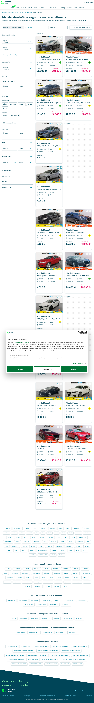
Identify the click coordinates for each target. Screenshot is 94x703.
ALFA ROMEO (17, 528)
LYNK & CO (26, 541)
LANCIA (73, 537)
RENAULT (78, 546)
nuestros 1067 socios (22, 342)
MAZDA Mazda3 (29, 604)
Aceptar (73, 369)
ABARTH (8, 528)
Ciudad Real (36, 573)
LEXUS (17, 541)
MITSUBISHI (15, 546)
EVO (57, 533)
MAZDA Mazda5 (42, 604)
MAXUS (62, 541)
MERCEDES (80, 541)
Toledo (87, 582)
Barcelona (66, 569)
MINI (7, 546)
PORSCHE (68, 546)
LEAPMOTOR (8, 541)
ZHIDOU (61, 555)
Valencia (27, 586)
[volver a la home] (8, 690)
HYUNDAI (87, 533)
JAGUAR (51, 537)
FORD (70, 533)
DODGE (30, 533)
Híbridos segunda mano (19, 664)
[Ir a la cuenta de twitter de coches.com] (75, 690)
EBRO (49, 533)
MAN (45, 541)
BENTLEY (43, 528)
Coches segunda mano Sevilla (15, 655)
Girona (66, 573)
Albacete (17, 569)
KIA (65, 537)
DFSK (22, 533)
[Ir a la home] (6, 2)
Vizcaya (47, 586)
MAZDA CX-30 (23, 600)
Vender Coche (77, 664)
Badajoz (46, 569)
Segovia (58, 582)
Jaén (36, 577)
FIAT (63, 533)
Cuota (13, 81)
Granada (75, 573)
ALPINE (27, 528)
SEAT (16, 550)
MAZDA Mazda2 (82, 600)
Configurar (45, 369)
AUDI (35, 528)
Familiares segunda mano (16, 659)
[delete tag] (9, 27)
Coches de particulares (42, 646)
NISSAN (25, 546)
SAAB (9, 550)
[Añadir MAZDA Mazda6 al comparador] (61, 38)
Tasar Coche (65, 664)
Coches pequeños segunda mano (23, 651)
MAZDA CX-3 (11, 600)
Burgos (76, 569)
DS (43, 533)
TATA (77, 550)
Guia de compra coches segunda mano (74, 659)
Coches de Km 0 (25, 646)
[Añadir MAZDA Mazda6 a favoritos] (58, 38)
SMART (32, 550)
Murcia (85, 577)
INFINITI (18, 537)
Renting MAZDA (73, 632)
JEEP (59, 537)
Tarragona (77, 582)
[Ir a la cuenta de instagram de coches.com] (82, 690)
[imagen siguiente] (61, 44)
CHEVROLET (76, 528)
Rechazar (20, 369)
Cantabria (15, 573)
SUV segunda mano (51, 664)
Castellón (25, 573)
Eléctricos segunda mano (80, 655)
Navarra (7, 582)
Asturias (36, 569)
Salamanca (48, 582)
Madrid (67, 577)
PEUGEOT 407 (45, 618)
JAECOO (42, 537)
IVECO (33, 537)
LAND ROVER (82, 537)
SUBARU (54, 550)
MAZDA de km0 (21, 632)
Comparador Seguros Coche (59, 655)
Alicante (26, 569)
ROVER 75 (56, 618)
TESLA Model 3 (68, 618)
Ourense (16, 582)
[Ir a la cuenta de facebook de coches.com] (90, 690)
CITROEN (86, 528)
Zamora (56, 586)
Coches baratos (12, 646)
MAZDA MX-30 (54, 604)
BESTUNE (52, 528)
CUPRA (6, 533)
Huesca (28, 577)
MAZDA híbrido (48, 632)
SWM (70, 550)
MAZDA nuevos (60, 632)
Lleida (51, 577)
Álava (8, 569)
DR (37, 533)
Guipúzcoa (10, 577)
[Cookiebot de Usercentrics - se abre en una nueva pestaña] (79, 332)
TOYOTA (33, 555)
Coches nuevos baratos (80, 646)
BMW (60, 528)
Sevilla (67, 582)
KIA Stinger (34, 618)
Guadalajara (86, 573)
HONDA (78, 533)
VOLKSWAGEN (43, 555)
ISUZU (25, 537)
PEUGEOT (49, 546)
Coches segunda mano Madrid (71, 651)
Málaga (76, 577)
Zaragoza (66, 586)
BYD (67, 528)
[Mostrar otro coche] (49, 52)
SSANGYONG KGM (42, 550)
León (43, 577)
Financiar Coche (33, 659)
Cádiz (5, 573)
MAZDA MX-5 (66, 604)
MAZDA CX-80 (69, 600)
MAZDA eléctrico (34, 632)
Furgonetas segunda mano (50, 659)
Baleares (55, 569)
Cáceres (85, 569)
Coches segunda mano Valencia (37, 655)
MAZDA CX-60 (46, 600)
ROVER (86, 546)
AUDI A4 (14, 618)
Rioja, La (37, 582)
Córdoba (46, 573)
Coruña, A (57, 573)
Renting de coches (35, 664)
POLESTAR (59, 546)
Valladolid (38, 586)
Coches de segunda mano (60, 646)
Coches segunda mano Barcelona (48, 651)
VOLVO (53, 555)
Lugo (59, 577)
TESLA (84, 550)
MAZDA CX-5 (34, 600)
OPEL (41, 546)
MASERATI (53, 541)
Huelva (20, 577)
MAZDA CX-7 (58, 600)
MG (88, 541)
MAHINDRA (36, 541)
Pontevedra (27, 582)
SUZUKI (62, 550)
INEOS (9, 537)
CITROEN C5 (23, 618)
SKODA (24, 550)
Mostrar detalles (78, 363)
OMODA (33, 546)
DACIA (14, 533)
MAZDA (71, 541)
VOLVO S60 (79, 618)
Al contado (6, 81)
